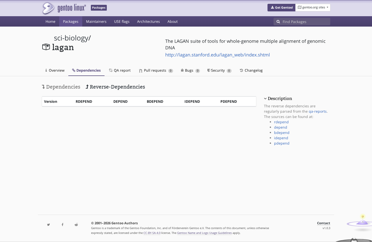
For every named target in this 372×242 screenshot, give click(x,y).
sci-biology (71, 38)
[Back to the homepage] (64, 8)
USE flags (122, 21)
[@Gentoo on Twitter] (48, 225)
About (173, 21)
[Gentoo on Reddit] (76, 225)
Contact (323, 223)
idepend (281, 137)
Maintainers (96, 21)
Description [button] (280, 98)
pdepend (282, 143)
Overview (56, 70)
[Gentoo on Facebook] (62, 225)
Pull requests (157, 70)
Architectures (148, 21)
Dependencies (88, 70)
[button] (281, 7)
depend (280, 127)
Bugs (191, 70)
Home (50, 21)
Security (220, 70)
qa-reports (318, 111)
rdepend (281, 121)
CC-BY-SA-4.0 (151, 233)
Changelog (253, 70)
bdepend (282, 132)
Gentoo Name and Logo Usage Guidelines (204, 233)
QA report (122, 70)
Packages (70, 21)
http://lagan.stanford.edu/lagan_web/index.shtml (217, 55)
